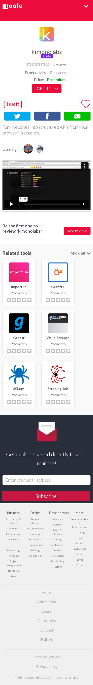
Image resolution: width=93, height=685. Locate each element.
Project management (13, 563)
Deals (46, 611)
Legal (79, 537)
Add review (77, 230)
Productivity (79, 548)
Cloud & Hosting (57, 531)
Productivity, (36, 72)
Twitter (46, 639)
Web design (35, 555)
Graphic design (35, 520)
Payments (13, 555)
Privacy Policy (47, 666)
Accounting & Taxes (13, 520)
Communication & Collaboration (79, 522)
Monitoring (57, 561)
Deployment (57, 544)
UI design (35, 550)
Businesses (46, 620)
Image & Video (35, 528)
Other (79, 565)
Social (79, 554)
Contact (46, 630)
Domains (57, 550)
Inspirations (35, 533)
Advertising (46, 601)
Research (58, 72)
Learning (79, 532)
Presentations (36, 539)
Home (46, 592)
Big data (57, 524)
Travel (79, 559)
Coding (58, 539)
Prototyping (35, 544)
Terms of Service (46, 657)
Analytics (57, 518)
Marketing (13, 550)
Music (79, 543)
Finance (13, 539)
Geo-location (57, 555)
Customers (13, 528)
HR (13, 544)
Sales (13, 576)
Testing (57, 566)
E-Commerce (13, 533)
